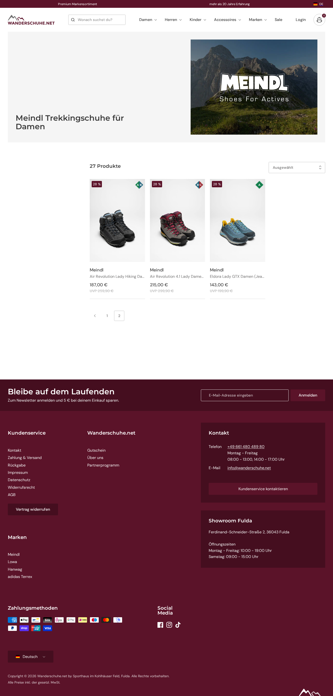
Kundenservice (27, 432)
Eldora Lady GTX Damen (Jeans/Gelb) (237, 277)
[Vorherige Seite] (95, 316)
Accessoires (225, 19)
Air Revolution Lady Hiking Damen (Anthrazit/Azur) (117, 277)
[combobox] (97, 20)
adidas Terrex (20, 576)
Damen (145, 19)
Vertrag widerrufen (33, 509)
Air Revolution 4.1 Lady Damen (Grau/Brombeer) (177, 277)
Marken (255, 19)
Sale (278, 19)
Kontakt (14, 450)
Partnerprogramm (103, 465)
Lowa (12, 561)
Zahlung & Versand (25, 457)
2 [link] (119, 315)
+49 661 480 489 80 (245, 446)
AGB (12, 494)
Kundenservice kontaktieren (263, 488)
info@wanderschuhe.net (249, 467)
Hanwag (15, 569)
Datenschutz (19, 479)
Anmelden (308, 395)
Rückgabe (17, 465)
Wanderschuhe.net (111, 432)
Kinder (195, 19)
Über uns (95, 457)
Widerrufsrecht (21, 487)
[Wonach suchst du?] (73, 19)
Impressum (18, 472)
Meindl (14, 554)
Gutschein (96, 450)
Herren (171, 19)
